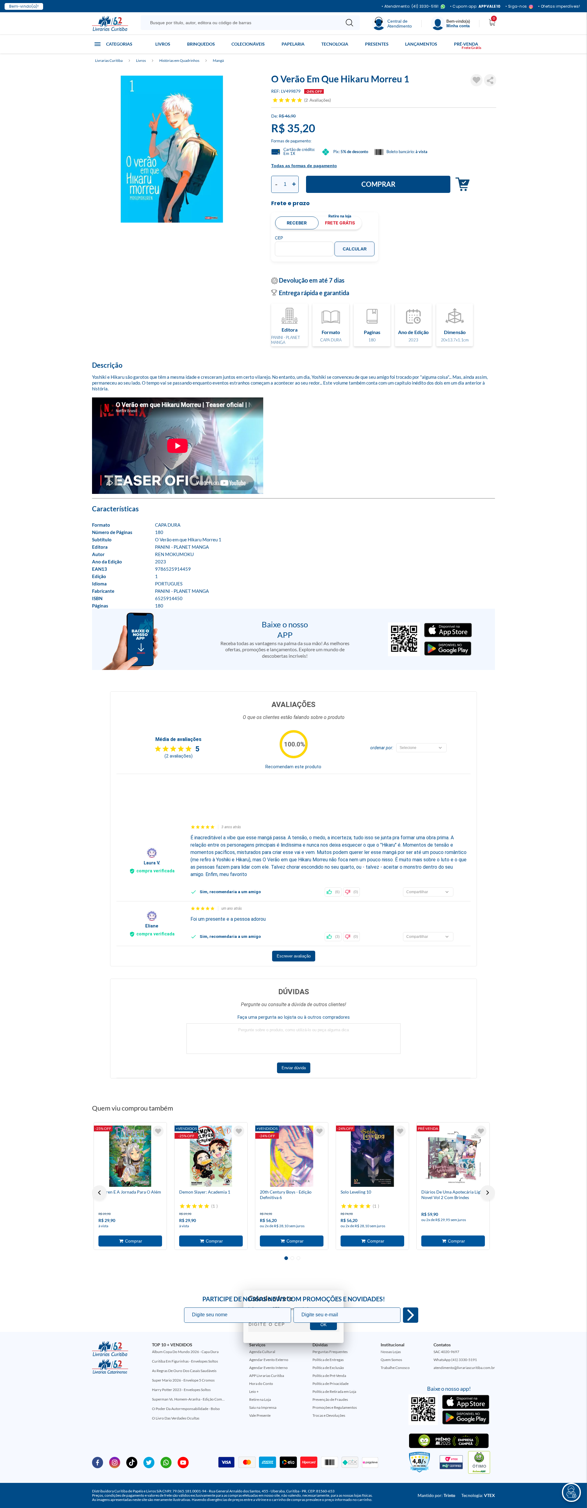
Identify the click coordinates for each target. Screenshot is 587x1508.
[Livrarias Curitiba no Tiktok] (131, 1462)
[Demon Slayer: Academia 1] (211, 1156)
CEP (279, 238)
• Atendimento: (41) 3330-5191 (410, 6)
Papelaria (293, 44)
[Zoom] (172, 149)
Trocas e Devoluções (328, 1415)
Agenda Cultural (262, 1351)
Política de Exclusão (328, 1367)
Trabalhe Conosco (395, 1367)
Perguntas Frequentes (330, 1351)
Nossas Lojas (391, 1351)
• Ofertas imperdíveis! (559, 6)
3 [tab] (298, 1258)
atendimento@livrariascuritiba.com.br (464, 1367)
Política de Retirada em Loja (334, 1391)
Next (487, 1192)
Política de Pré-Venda (329, 1375)
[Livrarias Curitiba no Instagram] (114, 1462)
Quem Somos (391, 1359)
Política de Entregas (328, 1359)
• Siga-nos (516, 6)
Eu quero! (410, 1315)
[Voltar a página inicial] (110, 23)
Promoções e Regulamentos (334, 1407)
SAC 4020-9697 (446, 1351)
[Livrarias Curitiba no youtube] (183, 1462)
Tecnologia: (478, 1495)
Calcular (355, 248)
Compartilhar (490, 80)
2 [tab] (292, 1258)
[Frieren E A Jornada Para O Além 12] (130, 1156)
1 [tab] (286, 1258)
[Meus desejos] (158, 1131)
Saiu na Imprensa (262, 1407)
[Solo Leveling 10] (372, 1156)
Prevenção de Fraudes (330, 1399)
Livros (162, 44)
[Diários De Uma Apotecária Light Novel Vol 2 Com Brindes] (453, 1156)
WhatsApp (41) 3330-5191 (455, 1359)
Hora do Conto (261, 1383)
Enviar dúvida (294, 1068)
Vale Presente (260, 1415)
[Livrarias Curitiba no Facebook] (97, 1462)
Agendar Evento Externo (268, 1359)
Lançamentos (421, 44)
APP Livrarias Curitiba (266, 1375)
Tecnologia (334, 44)
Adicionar (460, 184)
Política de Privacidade (330, 1383)
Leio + (254, 1391)
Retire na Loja (260, 1399)
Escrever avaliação (294, 956)
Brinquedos (201, 44)
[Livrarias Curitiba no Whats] (166, 1462)
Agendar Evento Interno (268, 1367)
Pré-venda (466, 44)
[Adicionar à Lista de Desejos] (477, 80)
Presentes (377, 44)
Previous (99, 1192)
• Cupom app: (475, 6)
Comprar (378, 184)
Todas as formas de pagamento (304, 165)
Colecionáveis (248, 44)
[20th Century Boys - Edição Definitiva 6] (291, 1156)
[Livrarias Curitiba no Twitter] (148, 1462)
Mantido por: (436, 1495)
